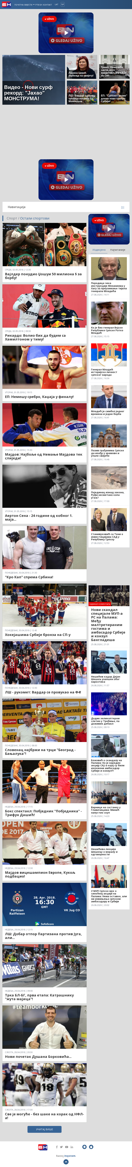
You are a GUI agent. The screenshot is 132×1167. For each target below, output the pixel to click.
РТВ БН (38, 4)
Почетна (19, 4)
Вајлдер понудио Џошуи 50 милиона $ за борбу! (43, 276)
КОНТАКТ (47, 4)
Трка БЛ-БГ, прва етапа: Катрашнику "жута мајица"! (39, 997)
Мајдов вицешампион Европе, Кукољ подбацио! (40, 874)
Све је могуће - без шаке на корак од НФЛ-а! (44, 1116)
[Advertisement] (66, 132)
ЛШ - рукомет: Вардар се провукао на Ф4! (43, 692)
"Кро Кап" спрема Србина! (29, 577)
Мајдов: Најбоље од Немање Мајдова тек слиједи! (43, 456)
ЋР (62, 4)
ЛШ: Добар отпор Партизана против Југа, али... (43, 936)
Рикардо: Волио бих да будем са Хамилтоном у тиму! (35, 337)
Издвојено (99, 249)
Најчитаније (117, 249)
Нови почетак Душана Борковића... (38, 1056)
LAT (56, 4)
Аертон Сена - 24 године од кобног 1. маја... (39, 517)
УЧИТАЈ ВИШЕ (44, 1129)
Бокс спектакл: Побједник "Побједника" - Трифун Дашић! (43, 813)
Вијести (28, 4)
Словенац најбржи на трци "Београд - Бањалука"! (40, 751)
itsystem (69, 1155)
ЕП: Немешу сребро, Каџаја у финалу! (39, 396)
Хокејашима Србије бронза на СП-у (37, 634)
